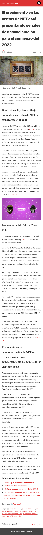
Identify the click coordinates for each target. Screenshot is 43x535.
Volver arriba (36, 525)
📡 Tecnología (16, 504)
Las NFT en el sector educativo (16, 485)
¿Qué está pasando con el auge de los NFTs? (21, 489)
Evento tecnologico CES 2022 (26, 511)
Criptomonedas (15, 509)
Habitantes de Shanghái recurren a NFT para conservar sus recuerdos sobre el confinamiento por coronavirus (22, 495)
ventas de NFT (7, 516)
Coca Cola (25, 239)
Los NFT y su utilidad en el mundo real (19, 482)
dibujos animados (28, 509)
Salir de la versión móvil (21, 531)
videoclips (17, 516)
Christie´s (13, 194)
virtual (31, 129)
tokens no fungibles (30, 514)
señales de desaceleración (12, 514)
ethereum (10, 511)
